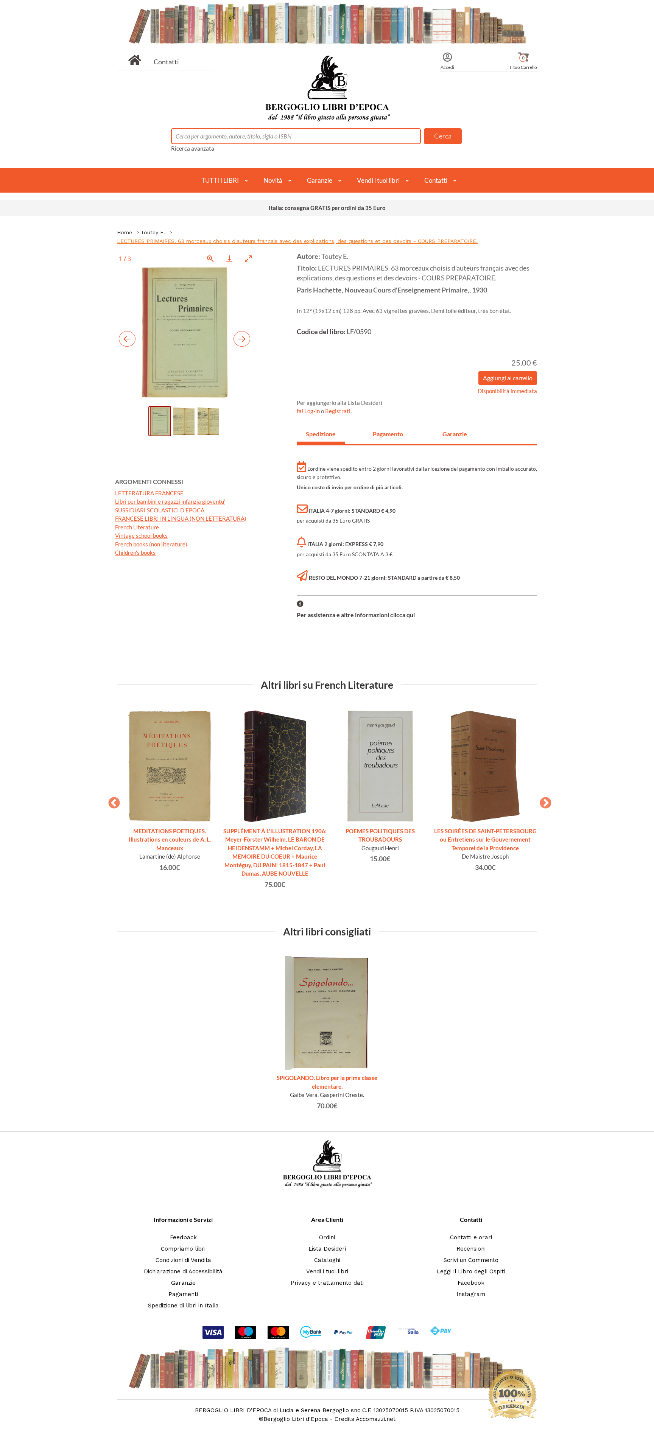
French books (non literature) (151, 544)
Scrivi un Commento (471, 1260)
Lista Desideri (327, 1248)
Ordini (327, 1237)
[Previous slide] (127, 339)
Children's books (135, 552)
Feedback (183, 1237)
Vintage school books (141, 535)
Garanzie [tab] (454, 433)
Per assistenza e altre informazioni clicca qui (356, 614)
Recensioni (471, 1248)
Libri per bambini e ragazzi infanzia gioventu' (170, 501)
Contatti (166, 62)
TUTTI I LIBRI (220, 180)
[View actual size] (210, 259)
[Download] (229, 259)
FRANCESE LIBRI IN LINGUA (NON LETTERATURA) (180, 518)
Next (543, 800)
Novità (272, 180)
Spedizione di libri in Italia (183, 1305)
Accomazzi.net (376, 1419)
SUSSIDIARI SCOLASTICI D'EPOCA (159, 510)
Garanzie (319, 180)
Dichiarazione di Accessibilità (183, 1271)
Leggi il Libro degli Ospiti (471, 1271)
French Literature (137, 527)
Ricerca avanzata (192, 148)
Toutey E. (153, 232)
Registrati (337, 411)
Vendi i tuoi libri (378, 180)
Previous (111, 800)
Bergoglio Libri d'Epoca (295, 1419)
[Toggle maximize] (248, 259)
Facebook (471, 1282)
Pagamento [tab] (388, 433)
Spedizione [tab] (321, 433)
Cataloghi (327, 1260)
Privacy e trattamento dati (327, 1282)
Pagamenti (183, 1294)
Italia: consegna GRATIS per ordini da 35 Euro (327, 207)
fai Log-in (309, 411)
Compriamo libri (183, 1248)
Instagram (470, 1294)
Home (124, 232)
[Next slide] (242, 339)
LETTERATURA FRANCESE (149, 493)
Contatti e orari (471, 1237)
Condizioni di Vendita (183, 1260)
